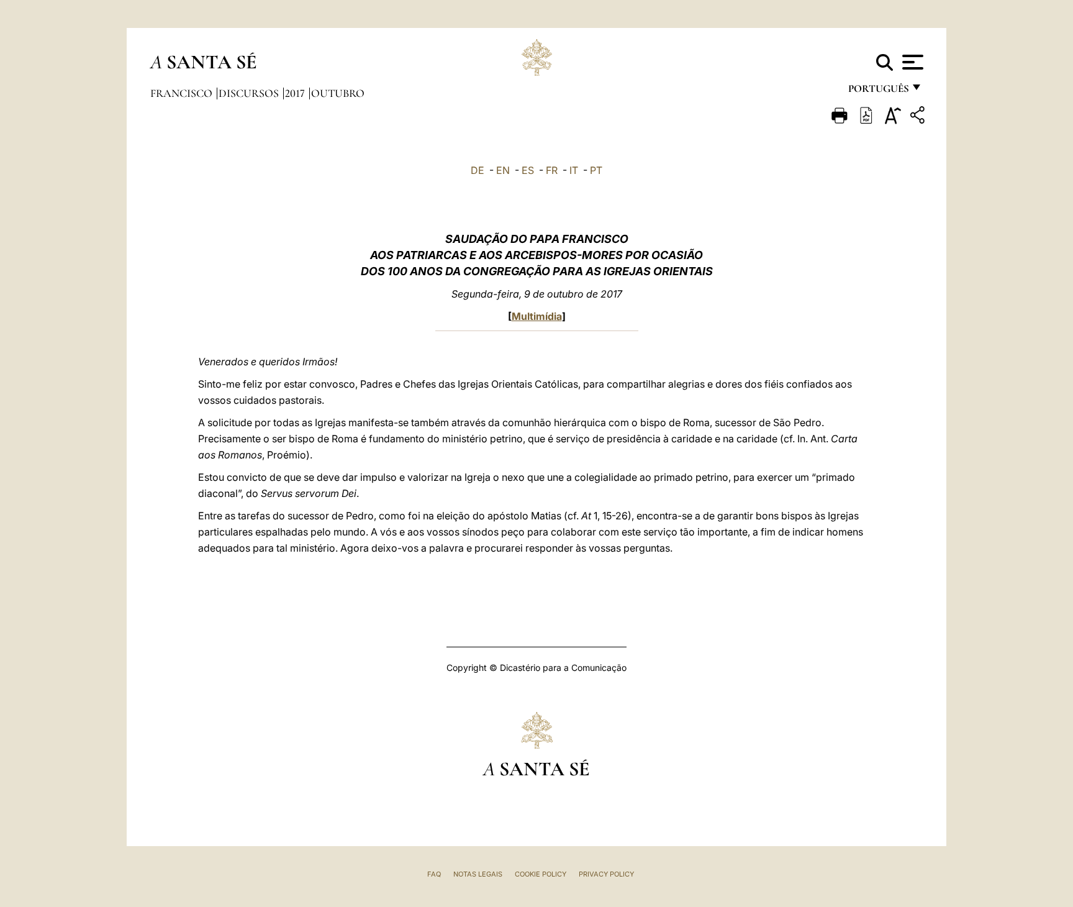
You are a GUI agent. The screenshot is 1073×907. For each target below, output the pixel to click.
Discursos (250, 93)
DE (477, 170)
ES (528, 170)
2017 (296, 93)
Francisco (182, 93)
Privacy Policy (606, 874)
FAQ (434, 874)
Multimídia (537, 316)
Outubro (337, 93)
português (878, 91)
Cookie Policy (540, 874)
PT (596, 170)
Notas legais (477, 874)
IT (573, 170)
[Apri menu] (911, 62)
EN (503, 170)
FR (552, 170)
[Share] (919, 117)
